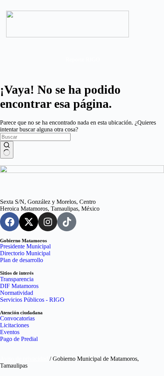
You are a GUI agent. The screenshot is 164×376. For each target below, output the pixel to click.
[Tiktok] (66, 221)
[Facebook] (9, 221)
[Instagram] (47, 221)
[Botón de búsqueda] (6, 149)
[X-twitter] (28, 221)
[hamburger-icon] (17, 60)
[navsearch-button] (141, 59)
